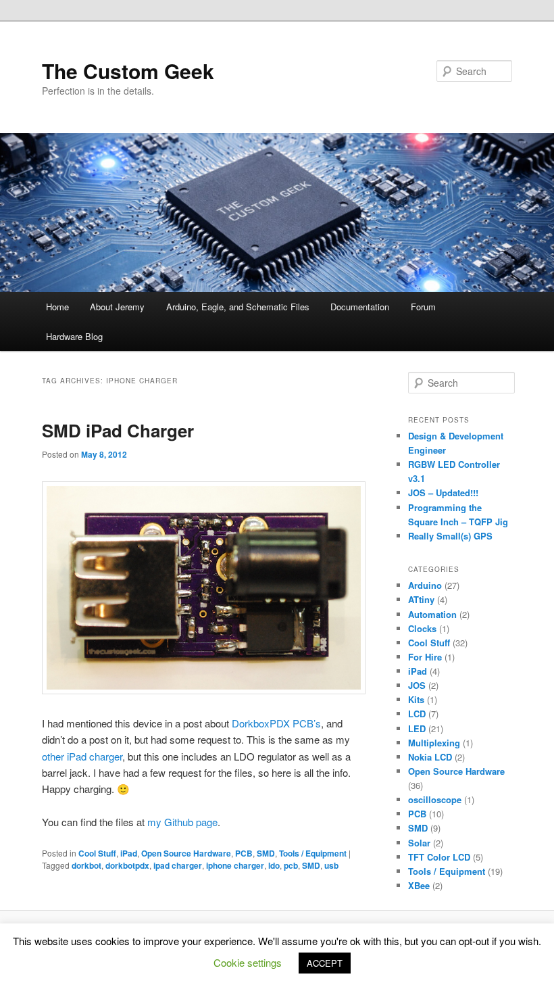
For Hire (425, 656)
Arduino (425, 585)
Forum (423, 306)
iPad (128, 853)
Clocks (422, 628)
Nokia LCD (430, 756)
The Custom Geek (128, 70)
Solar (419, 842)
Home (57, 306)
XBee (419, 885)
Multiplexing (434, 742)
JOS (417, 685)
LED (417, 728)
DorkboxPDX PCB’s (276, 723)
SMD (266, 853)
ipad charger (177, 865)
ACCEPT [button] (325, 963)
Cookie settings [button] (247, 962)
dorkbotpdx (127, 865)
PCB (244, 853)
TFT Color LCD (439, 856)
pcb (291, 865)
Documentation (359, 306)
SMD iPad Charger (118, 430)
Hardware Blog (74, 336)
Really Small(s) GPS (450, 535)
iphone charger (235, 865)
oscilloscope (434, 799)
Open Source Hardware (186, 853)
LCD (417, 713)
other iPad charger (82, 756)
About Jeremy (117, 306)
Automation (432, 614)
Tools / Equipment (313, 853)
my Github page (182, 822)
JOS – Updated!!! (443, 492)
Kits (416, 699)
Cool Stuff (97, 853)
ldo (274, 865)
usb (331, 865)
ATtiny (421, 599)
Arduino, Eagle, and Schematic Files (237, 306)
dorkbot (86, 865)
